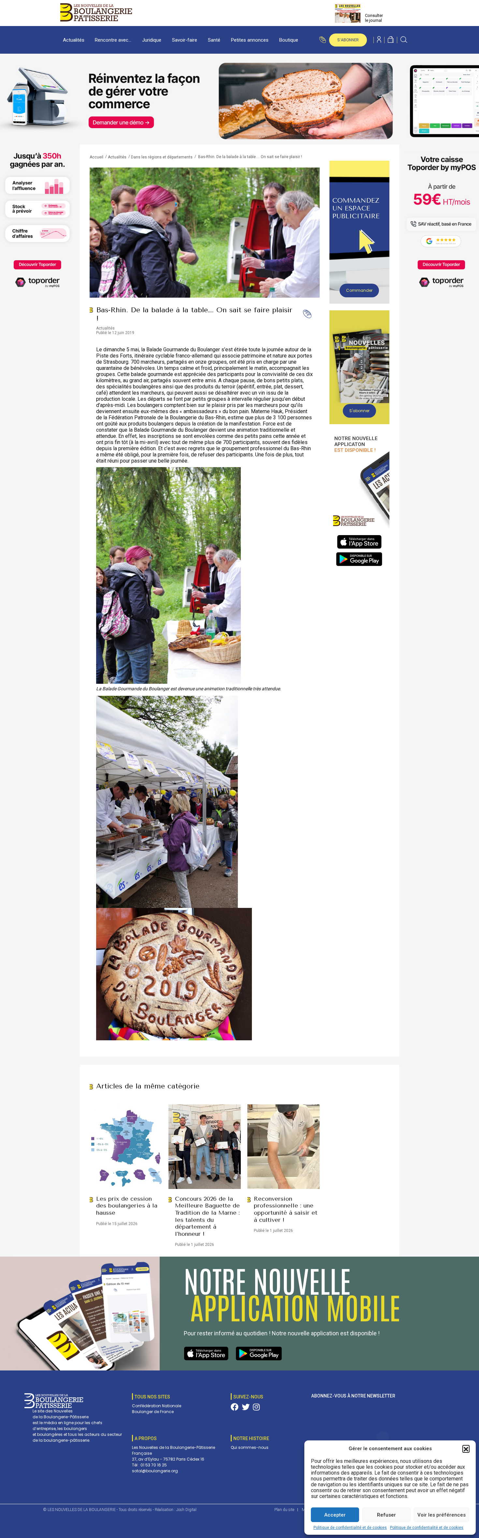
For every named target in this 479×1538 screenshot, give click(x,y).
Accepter (335, 1515)
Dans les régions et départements (162, 157)
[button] (466, 1448)
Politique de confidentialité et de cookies (350, 1527)
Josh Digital (186, 1509)
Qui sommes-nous (250, 1447)
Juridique (151, 40)
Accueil (96, 157)
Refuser (386, 1515)
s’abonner (348, 40)
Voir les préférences (441, 1515)
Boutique (288, 40)
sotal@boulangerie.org (155, 1471)
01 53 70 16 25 (153, 1465)
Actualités (73, 40)
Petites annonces (250, 40)
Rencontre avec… (113, 40)
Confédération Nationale (156, 1406)
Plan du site (284, 1509)
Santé (214, 40)
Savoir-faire (184, 40)
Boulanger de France (153, 1411)
